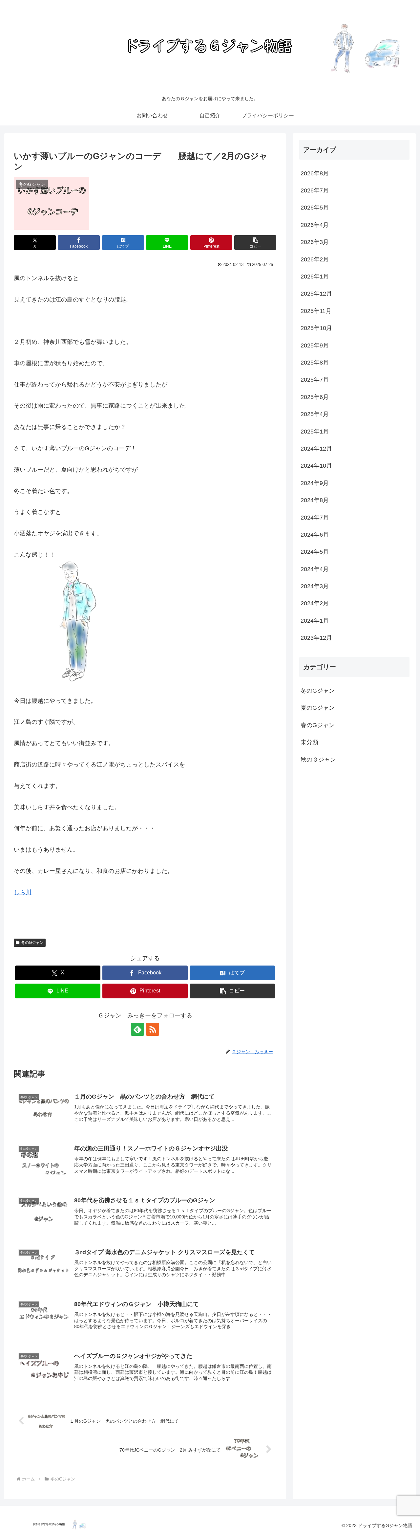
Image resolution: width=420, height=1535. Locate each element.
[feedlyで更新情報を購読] (137, 1029)
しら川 (23, 892)
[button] (255, 242)
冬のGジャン (32, 942)
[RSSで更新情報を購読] (152, 1029)
